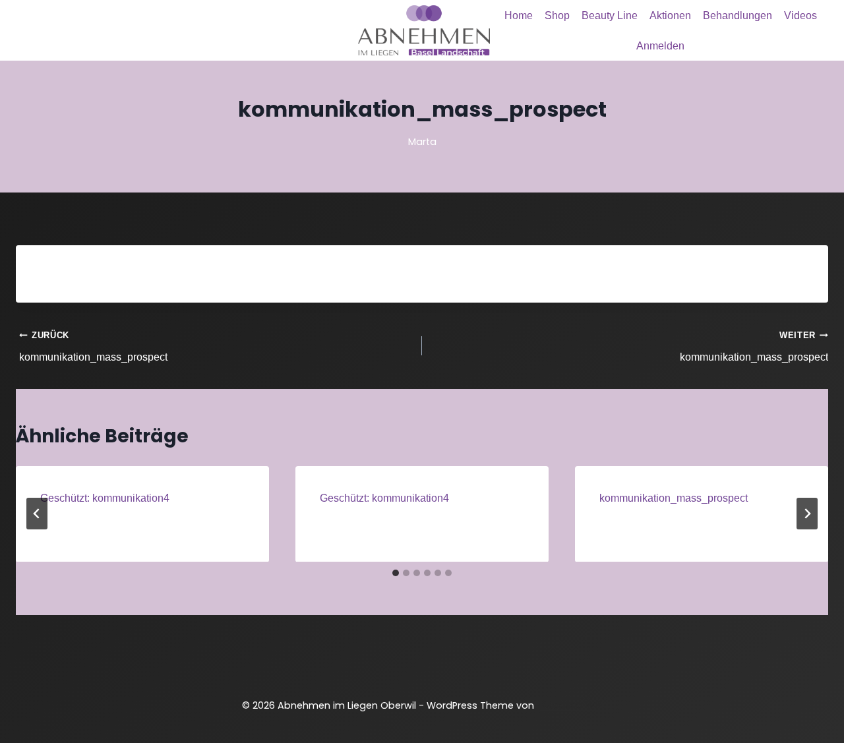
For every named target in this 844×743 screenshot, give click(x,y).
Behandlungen (737, 15)
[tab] (395, 573)
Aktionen (670, 15)
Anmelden (660, 45)
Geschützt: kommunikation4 (104, 498)
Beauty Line (610, 15)
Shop (557, 15)
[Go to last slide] (36, 513)
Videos (800, 15)
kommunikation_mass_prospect (93, 346)
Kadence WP (571, 705)
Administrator (88, 522)
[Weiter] (807, 513)
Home (518, 15)
